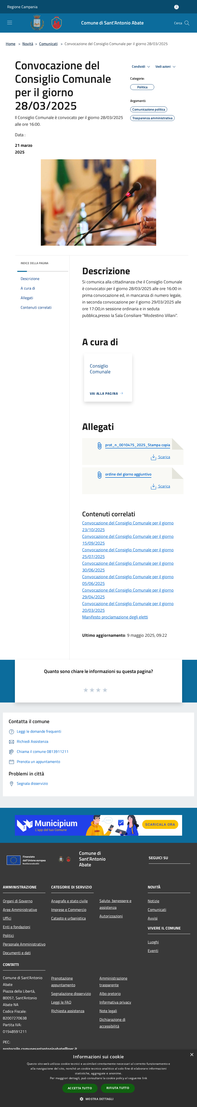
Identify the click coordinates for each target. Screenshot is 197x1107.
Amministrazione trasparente (113, 981)
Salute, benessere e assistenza (115, 904)
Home (10, 44)
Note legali (108, 1011)
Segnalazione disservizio (71, 993)
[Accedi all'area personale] (176, 7)
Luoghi (153, 942)
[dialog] (98, 1078)
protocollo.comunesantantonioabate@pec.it (40, 1049)
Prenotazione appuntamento (63, 981)
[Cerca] (187, 23)
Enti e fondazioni (16, 927)
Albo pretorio (110, 993)
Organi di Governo (17, 901)
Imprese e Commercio (68, 909)
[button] (98, 1098)
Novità (27, 44)
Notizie (153, 901)
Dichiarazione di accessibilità (112, 1023)
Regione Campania (22, 7)
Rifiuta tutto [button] (117, 1088)
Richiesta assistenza (67, 1011)
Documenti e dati (17, 953)
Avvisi (153, 918)
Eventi (153, 950)
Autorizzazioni (111, 916)
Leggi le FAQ (61, 1002)
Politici (8, 935)
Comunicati (48, 44)
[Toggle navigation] (9, 22)
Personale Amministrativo (24, 944)
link (144, 1078)
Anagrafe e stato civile (69, 901)
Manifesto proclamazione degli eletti (115, 617)
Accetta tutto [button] (80, 1088)
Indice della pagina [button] (34, 263)
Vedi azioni (163, 66)
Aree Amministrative (20, 909)
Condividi (139, 66)
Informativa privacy (115, 1002)
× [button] (191, 1055)
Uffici (7, 918)
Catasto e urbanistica (68, 918)
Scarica (164, 457)
